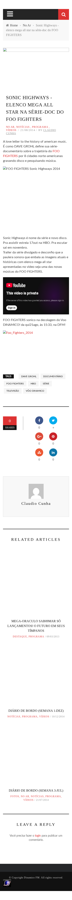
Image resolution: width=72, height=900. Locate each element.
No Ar (10, 126)
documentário (53, 376)
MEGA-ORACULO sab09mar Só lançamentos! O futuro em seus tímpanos (36, 625)
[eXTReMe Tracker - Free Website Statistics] (7, 883)
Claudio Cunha (36, 503)
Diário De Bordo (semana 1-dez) (36, 710)
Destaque (20, 636)
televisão (12, 391)
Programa (40, 126)
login (38, 835)
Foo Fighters (15, 383)
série (46, 383)
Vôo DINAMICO (35, 391)
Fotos (14, 796)
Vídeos (11, 130)
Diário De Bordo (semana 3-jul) (36, 790)
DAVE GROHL (28, 376)
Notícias (23, 126)
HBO (33, 383)
